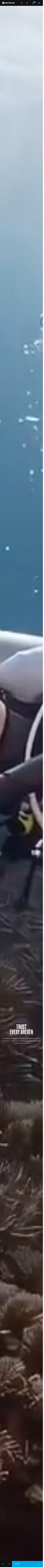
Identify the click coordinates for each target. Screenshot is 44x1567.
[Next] (9, 1564)
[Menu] (39, 3)
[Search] (21, 3)
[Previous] (3, 1564)
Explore (17, 1564)
